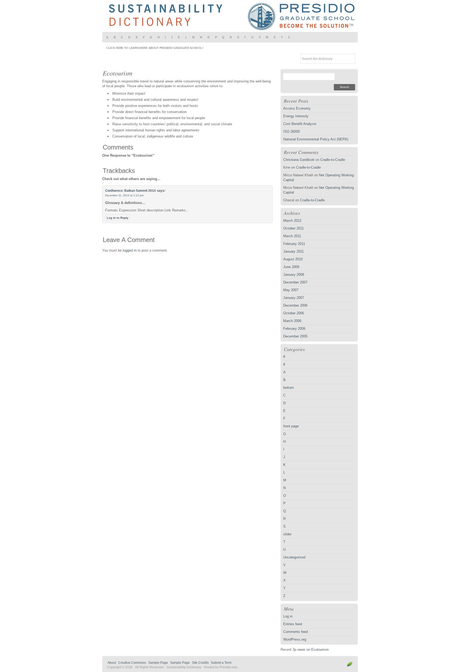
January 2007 (293, 298)
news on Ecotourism (313, 650)
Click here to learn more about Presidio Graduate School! (154, 47)
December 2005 (295, 336)
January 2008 (293, 275)
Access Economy (297, 108)
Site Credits (200, 663)
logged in (130, 250)
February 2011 (294, 244)
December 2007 (295, 282)
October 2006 (293, 313)
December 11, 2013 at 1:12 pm (124, 195)
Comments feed (295, 632)
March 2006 (292, 321)
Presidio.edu (228, 667)
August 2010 (293, 259)
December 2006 (295, 305)
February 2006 (294, 329)
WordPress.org (294, 639)
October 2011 (293, 228)
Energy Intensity (296, 116)
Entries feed (292, 624)
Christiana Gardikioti (298, 160)
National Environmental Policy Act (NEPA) (315, 139)
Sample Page (158, 663)
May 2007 (290, 290)
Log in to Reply (117, 217)
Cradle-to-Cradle (332, 160)
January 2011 (293, 251)
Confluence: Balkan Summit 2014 (130, 191)
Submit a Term (221, 663)
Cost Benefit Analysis (300, 124)
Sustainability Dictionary (230, 16)
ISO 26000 (291, 131)
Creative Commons (132, 663)
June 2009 (291, 267)
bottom (288, 388)
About (112, 663)
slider (287, 534)
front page (291, 426)
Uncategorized (294, 557)
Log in (288, 616)
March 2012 (292, 221)
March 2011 (292, 236)
